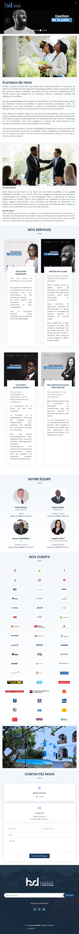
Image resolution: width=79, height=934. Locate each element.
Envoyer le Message (39, 856)
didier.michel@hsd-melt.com (21, 516)
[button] (7, 20)
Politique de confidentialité (39, 903)
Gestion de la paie (58, 271)
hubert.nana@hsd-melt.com (58, 516)
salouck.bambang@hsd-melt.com (21, 547)
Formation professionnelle (21, 386)
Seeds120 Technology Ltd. (43, 928)
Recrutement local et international (58, 386)
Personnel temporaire (21, 272)
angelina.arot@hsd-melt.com (58, 547)
